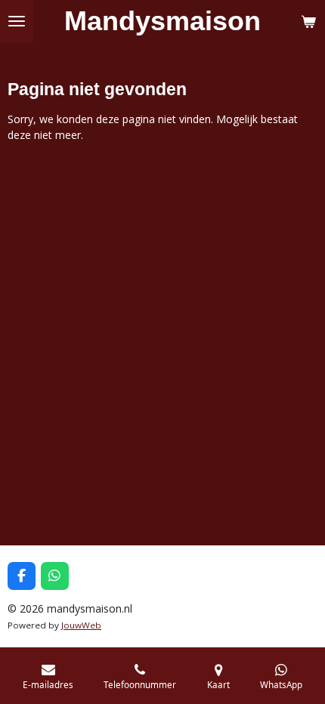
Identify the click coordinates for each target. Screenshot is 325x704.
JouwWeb (81, 625)
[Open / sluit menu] (16, 21)
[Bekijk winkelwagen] (308, 21)
